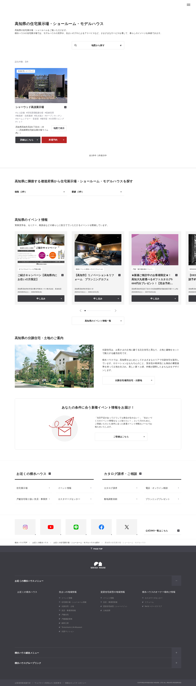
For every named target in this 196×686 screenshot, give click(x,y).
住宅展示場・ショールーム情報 (74, 602)
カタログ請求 (110, 487)
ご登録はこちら (121, 436)
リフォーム (149, 602)
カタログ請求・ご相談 (120, 473)
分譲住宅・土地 (68, 606)
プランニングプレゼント (158, 498)
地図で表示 (59, 128)
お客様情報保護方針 (23, 683)
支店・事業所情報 (69, 610)
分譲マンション (68, 631)
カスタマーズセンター (69, 498)
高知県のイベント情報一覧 (98, 321)
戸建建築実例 (67, 619)
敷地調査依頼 (110, 498)
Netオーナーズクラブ (153, 606)
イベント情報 (64, 487)
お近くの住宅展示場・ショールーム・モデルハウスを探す (77, 542)
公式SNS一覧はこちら (157, 530)
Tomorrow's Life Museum (72, 627)
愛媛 (77, 191)
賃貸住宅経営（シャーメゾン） (115, 606)
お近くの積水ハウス (31, 473)
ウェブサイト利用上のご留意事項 (48, 683)
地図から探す (98, 45)
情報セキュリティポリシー (75, 683)
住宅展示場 (22, 487)
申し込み (41, 298)
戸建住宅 (65, 614)
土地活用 (106, 610)
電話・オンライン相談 (157, 487)
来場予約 (53, 140)
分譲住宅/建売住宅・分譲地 (128, 380)
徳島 (20, 191)
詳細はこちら (26, 140)
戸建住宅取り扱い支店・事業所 (32, 498)
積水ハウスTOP (21, 542)
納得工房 (65, 623)
